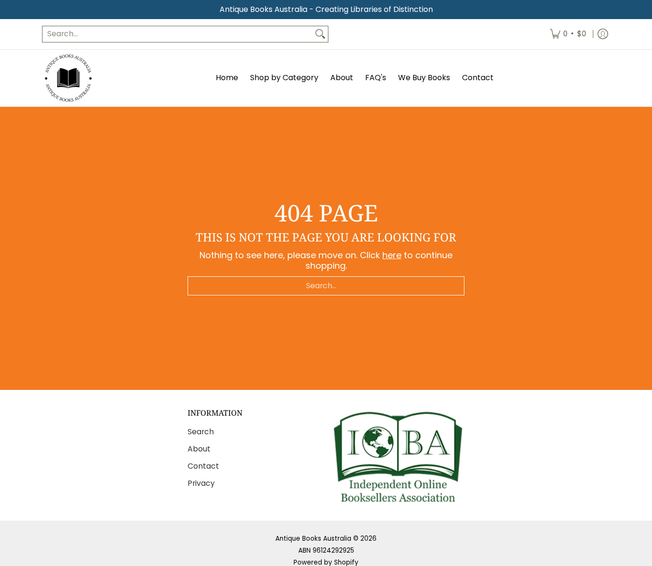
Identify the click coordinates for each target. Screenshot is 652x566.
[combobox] (177, 34)
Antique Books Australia (313, 538)
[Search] (320, 34)
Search (201, 431)
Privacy (201, 483)
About (199, 448)
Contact (203, 466)
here (391, 255)
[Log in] (602, 34)
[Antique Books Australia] (68, 78)
